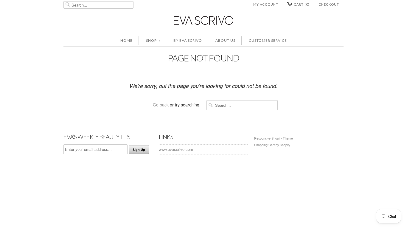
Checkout (329, 4)
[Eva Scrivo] (203, 20)
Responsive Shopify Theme (273, 138)
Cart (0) (302, 4)
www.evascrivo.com (176, 149)
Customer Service (268, 40)
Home (126, 40)
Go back (161, 105)
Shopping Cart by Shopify (272, 145)
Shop (153, 40)
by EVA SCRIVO (187, 40)
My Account (265, 4)
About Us (225, 40)
